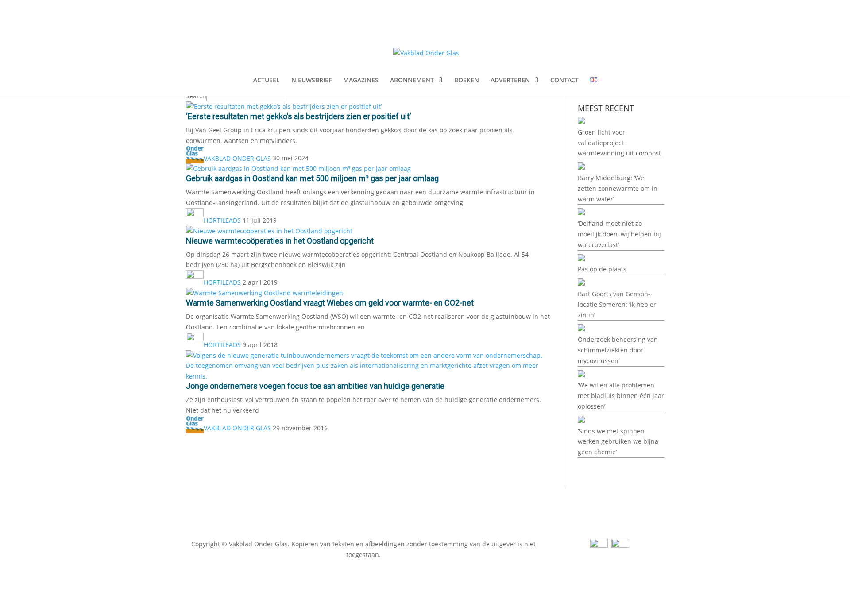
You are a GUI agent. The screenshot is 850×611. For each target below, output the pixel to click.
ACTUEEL (266, 80)
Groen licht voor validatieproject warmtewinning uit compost (619, 143)
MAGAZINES (361, 80)
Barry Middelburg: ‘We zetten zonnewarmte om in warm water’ (617, 188)
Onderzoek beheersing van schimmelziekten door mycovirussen (618, 350)
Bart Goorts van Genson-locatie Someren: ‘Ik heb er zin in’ (617, 304)
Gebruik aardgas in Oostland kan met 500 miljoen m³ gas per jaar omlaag (312, 178)
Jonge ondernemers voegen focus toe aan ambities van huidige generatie (315, 386)
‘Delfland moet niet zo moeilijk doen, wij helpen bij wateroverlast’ (619, 234)
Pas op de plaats (602, 269)
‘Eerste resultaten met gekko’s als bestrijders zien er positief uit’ (298, 116)
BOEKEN (466, 80)
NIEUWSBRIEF (311, 80)
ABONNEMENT (412, 80)
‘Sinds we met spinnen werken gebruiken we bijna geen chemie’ (618, 441)
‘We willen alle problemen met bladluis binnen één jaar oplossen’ (621, 395)
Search (196, 96)
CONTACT (564, 80)
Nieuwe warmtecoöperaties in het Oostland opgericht (280, 240)
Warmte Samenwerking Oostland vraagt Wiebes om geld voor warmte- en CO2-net (330, 302)
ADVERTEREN (510, 80)
